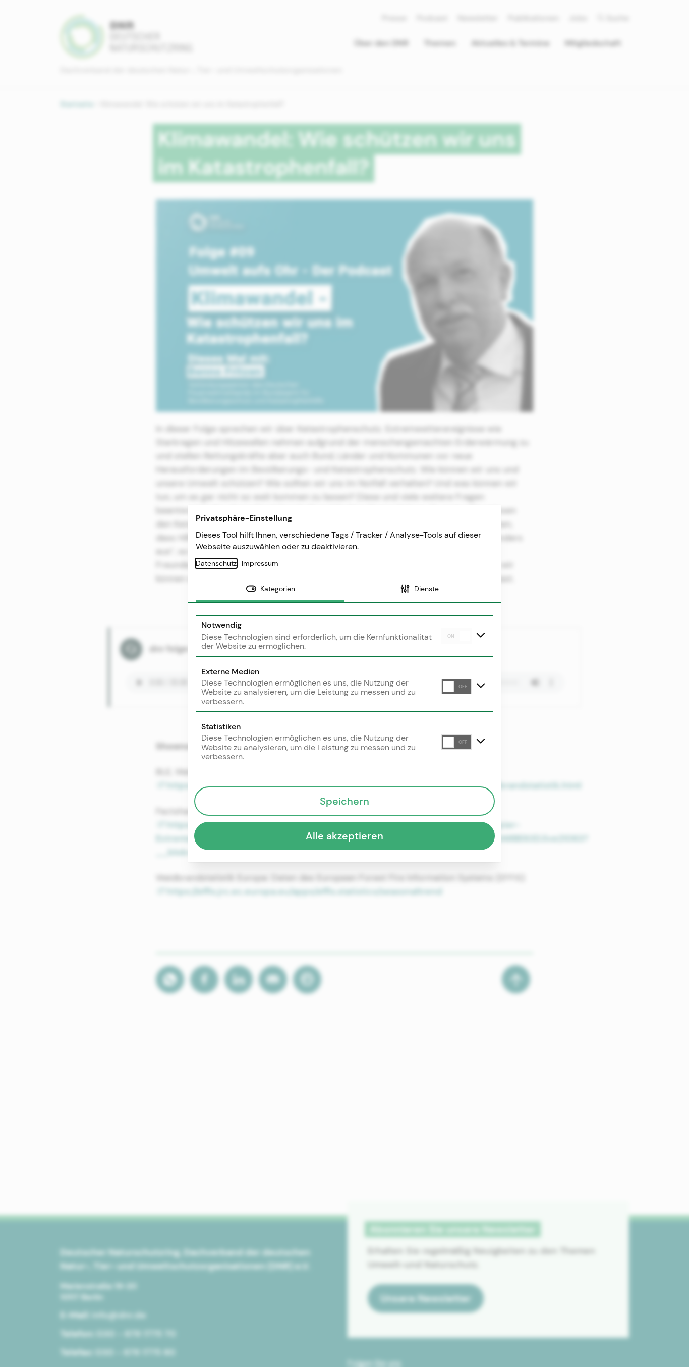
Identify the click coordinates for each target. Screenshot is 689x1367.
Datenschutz (216, 563)
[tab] (270, 589)
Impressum (260, 563)
